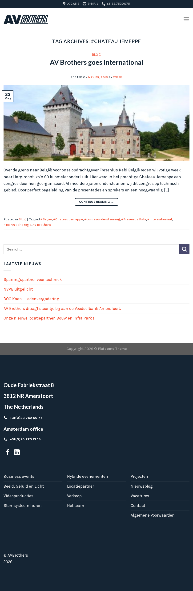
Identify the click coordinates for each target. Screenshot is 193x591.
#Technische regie (17, 225)
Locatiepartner (80, 486)
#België (46, 219)
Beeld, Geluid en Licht (24, 486)
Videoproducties (18, 496)
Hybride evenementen (87, 476)
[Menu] (186, 19)
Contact (138, 505)
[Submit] (184, 249)
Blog (96, 55)
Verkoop (74, 496)
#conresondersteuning (102, 219)
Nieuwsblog (142, 486)
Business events (19, 476)
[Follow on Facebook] (8, 452)
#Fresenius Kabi (133, 219)
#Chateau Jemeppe (68, 219)
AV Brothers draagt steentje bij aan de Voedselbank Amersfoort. (62, 308)
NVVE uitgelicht (18, 289)
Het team (75, 505)
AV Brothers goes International (96, 62)
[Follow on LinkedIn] (17, 452)
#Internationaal (159, 219)
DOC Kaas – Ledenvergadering (31, 298)
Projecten (139, 476)
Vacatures (140, 496)
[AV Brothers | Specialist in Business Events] (26, 19)
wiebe (117, 77)
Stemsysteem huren (23, 505)
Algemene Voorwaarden (153, 515)
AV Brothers (41, 225)
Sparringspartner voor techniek (33, 279)
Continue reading (96, 201)
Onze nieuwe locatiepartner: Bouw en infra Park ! (49, 318)
